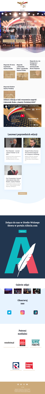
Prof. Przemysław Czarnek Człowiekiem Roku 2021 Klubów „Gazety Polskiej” (13, 180)
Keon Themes (27, 391)
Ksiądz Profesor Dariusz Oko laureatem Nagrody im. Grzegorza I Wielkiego (32, 152)
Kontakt (22, 387)
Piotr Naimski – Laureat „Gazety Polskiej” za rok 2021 (13, 152)
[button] (22, 10)
